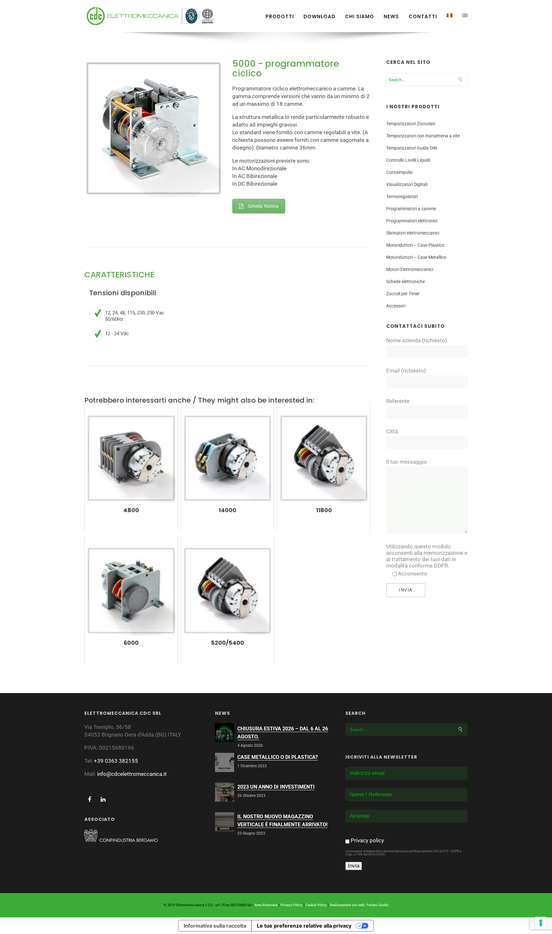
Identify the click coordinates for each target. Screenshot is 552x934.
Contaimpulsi (399, 172)
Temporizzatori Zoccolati (410, 123)
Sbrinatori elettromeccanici (412, 232)
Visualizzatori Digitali (406, 184)
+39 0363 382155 (116, 761)
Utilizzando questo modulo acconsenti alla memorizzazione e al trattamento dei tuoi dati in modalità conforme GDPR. (426, 556)
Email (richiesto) (406, 370)
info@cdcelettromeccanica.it (132, 774)
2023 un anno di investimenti (276, 787)
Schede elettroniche (405, 281)
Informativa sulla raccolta (215, 925)
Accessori (395, 305)
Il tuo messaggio (406, 462)
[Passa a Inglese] (465, 15)
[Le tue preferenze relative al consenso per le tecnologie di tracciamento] (541, 923)
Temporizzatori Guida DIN (411, 148)
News (391, 16)
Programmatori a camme (411, 208)
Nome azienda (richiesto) (416, 340)
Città (392, 431)
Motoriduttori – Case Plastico (415, 245)
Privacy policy (367, 840)
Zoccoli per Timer (403, 293)
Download (319, 16)
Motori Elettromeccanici (409, 269)
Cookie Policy (316, 905)
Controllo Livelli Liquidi (408, 160)
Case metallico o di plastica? (277, 757)
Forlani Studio (377, 905)
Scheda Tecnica (263, 206)
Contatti (423, 16)
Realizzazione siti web (347, 905)
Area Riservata (266, 905)
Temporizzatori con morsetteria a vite (423, 135)
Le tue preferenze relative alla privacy (304, 925)
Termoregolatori (402, 196)
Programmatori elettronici (411, 220)
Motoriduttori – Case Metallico (416, 257)
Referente (398, 401)
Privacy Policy (291, 905)
